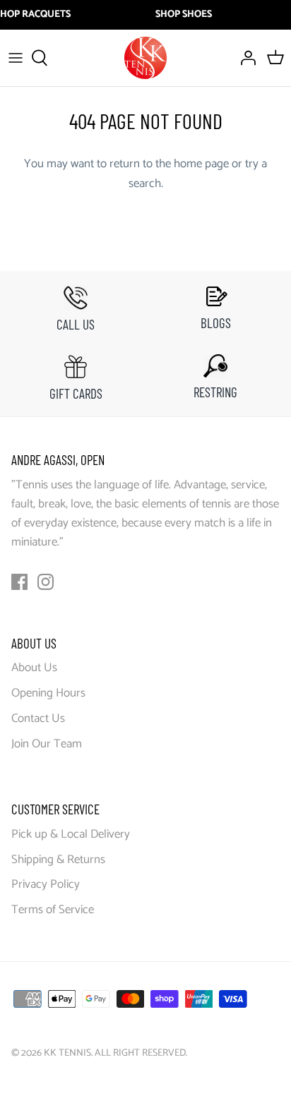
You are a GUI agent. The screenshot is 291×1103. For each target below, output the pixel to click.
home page (201, 164)
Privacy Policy (45, 884)
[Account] (244, 57)
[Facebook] (19, 582)
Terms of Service (52, 910)
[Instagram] (45, 582)
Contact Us (38, 718)
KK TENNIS (67, 1053)
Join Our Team (46, 744)
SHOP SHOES (183, 15)
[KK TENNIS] (145, 58)
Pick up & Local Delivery (70, 834)
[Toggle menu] (15, 57)
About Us (34, 667)
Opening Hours (48, 693)
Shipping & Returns (58, 859)
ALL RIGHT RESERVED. (141, 1053)
